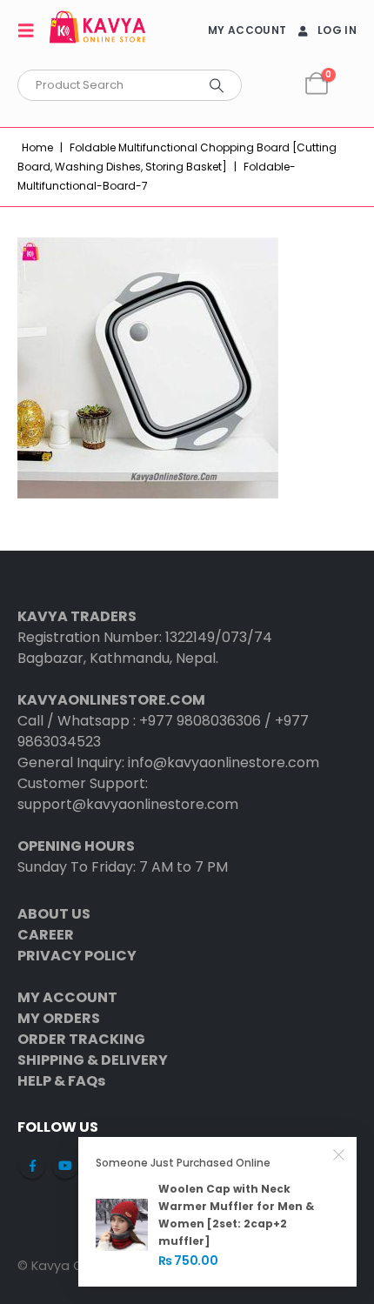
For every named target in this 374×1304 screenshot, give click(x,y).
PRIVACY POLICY (77, 956)
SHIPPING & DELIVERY (92, 1060)
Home (37, 147)
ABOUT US (53, 914)
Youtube (65, 1166)
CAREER (45, 935)
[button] (31, 30)
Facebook (32, 1166)
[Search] (216, 85)
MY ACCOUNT (247, 30)
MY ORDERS (58, 1018)
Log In (337, 30)
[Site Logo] (97, 30)
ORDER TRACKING (81, 1039)
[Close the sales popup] (339, 1154)
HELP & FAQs (61, 1081)
